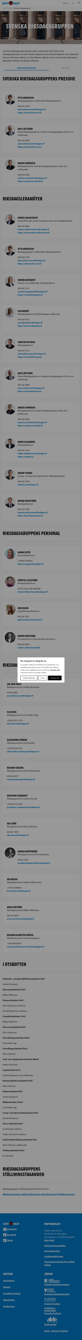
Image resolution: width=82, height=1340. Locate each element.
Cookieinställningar (29, 678)
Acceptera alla (54, 678)
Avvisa (43, 678)
